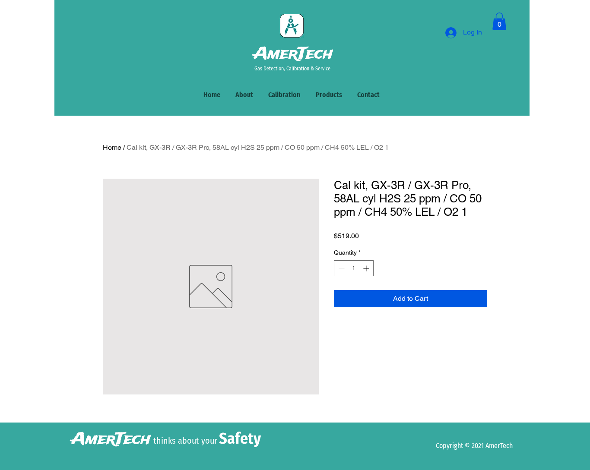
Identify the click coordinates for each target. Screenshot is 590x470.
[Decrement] (340, 268)
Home (112, 147)
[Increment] (367, 268)
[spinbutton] (354, 268)
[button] (499, 21)
